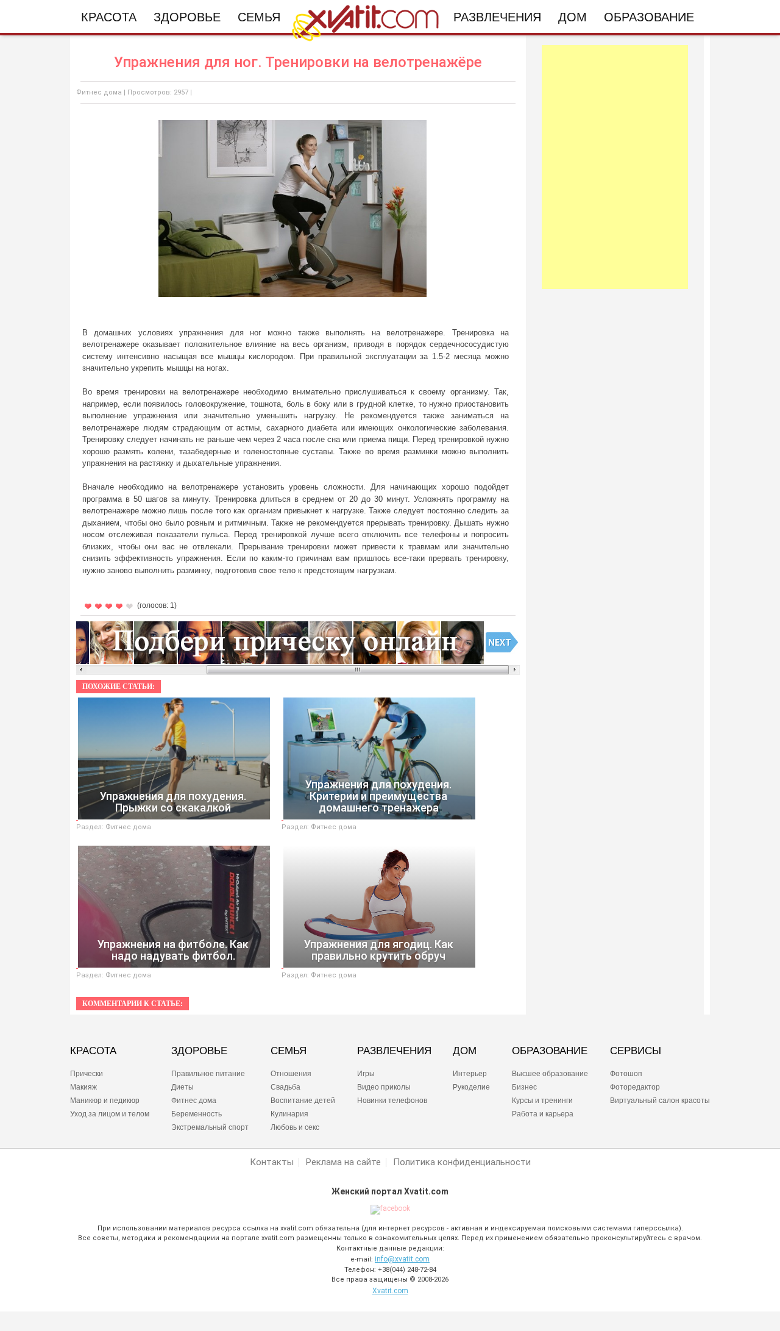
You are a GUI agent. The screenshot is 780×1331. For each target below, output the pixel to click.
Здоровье (187, 17)
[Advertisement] (615, 167)
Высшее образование (550, 1073)
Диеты (182, 1087)
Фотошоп (626, 1073)
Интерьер (470, 1073)
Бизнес (524, 1087)
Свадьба (285, 1087)
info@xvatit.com (402, 1259)
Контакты (272, 1162)
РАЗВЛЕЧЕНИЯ (394, 1051)
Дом (572, 17)
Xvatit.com (390, 1290)
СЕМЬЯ (289, 1051)
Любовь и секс (295, 1127)
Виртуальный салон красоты (660, 1100)
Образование (649, 17)
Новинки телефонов (392, 1100)
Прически (86, 1073)
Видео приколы (384, 1087)
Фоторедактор (635, 1087)
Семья (259, 17)
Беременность (196, 1114)
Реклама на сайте (343, 1162)
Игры (366, 1073)
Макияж (83, 1087)
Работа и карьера (542, 1114)
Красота (108, 17)
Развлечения (497, 17)
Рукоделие (471, 1087)
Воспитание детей (303, 1100)
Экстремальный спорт (210, 1127)
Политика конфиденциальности (462, 1162)
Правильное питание (208, 1073)
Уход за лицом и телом (109, 1114)
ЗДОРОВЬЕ (199, 1051)
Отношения (291, 1073)
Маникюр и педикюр (105, 1100)
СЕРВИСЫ (635, 1051)
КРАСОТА (93, 1051)
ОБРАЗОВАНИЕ (549, 1051)
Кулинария (289, 1114)
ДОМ (465, 1051)
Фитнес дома (99, 92)
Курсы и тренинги (542, 1100)
